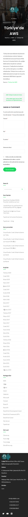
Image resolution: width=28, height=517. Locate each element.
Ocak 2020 (6, 276)
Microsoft (6, 397)
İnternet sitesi (7, 147)
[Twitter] (3, 514)
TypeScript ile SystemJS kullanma (12, 217)
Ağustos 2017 (7, 309)
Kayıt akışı (6, 438)
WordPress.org (7, 445)
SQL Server (6, 421)
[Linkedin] (11, 514)
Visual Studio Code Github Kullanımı (13, 232)
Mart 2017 (6, 323)
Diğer (5, 384)
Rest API (5, 407)
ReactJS (5, 404)
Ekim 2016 (6, 333)
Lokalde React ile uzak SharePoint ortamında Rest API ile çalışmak (13, 206)
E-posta (6, 139)
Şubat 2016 (6, 350)
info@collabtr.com (14, 498)
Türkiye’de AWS (12, 82)
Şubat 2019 (6, 286)
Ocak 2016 (6, 353)
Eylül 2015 (6, 366)
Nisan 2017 (6, 319)
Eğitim (5, 387)
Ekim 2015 (6, 363)
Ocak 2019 (6, 289)
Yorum (5, 118)
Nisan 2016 (6, 343)
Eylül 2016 (6, 336)
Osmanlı (5, 401)
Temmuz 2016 (7, 340)
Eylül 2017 (6, 306)
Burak (7, 261)
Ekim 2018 (6, 296)
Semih (7, 255)
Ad (4, 131)
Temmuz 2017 (7, 313)
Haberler (6, 394)
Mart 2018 (6, 299)
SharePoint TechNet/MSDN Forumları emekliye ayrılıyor (11, 201)
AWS (12, 38)
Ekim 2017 (6, 303)
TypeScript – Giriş (8, 221)
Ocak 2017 (6, 326)
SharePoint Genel (8, 417)
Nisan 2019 (6, 279)
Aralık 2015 (6, 356)
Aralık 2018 (6, 293)
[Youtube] (7, 514)
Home (7, 38)
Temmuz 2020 (7, 273)
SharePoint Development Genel (12, 411)
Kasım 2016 (6, 330)
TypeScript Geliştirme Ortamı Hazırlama (11, 212)
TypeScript (6, 424)
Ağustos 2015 (7, 370)
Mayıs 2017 (6, 316)
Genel (5, 391)
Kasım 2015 (6, 360)
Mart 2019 (6, 283)
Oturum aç (6, 435)
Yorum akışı (6, 442)
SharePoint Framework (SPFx (11, 414)
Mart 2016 (6, 346)
